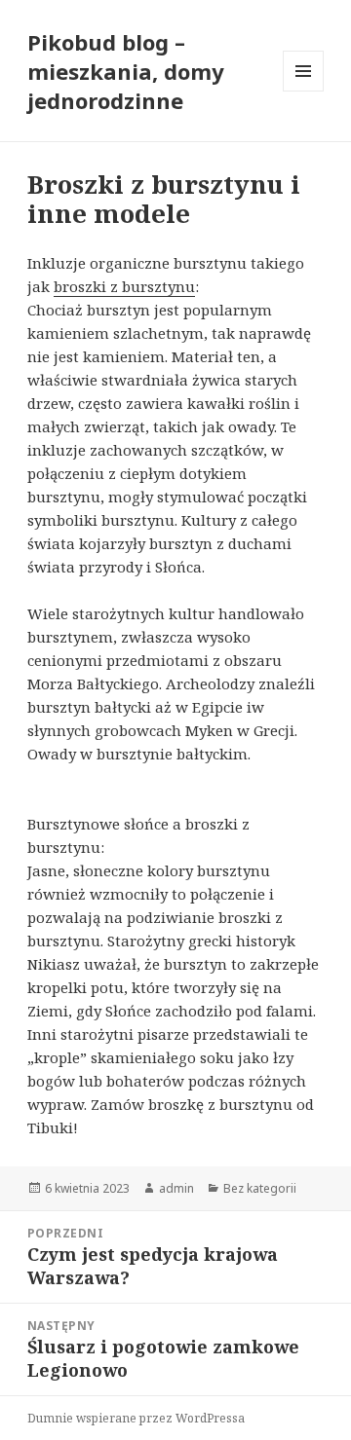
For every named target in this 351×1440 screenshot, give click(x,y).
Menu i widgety (304, 91)
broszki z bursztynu (124, 286)
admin (176, 1188)
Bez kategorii (259, 1188)
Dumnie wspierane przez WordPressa (136, 1418)
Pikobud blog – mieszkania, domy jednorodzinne (125, 71)
